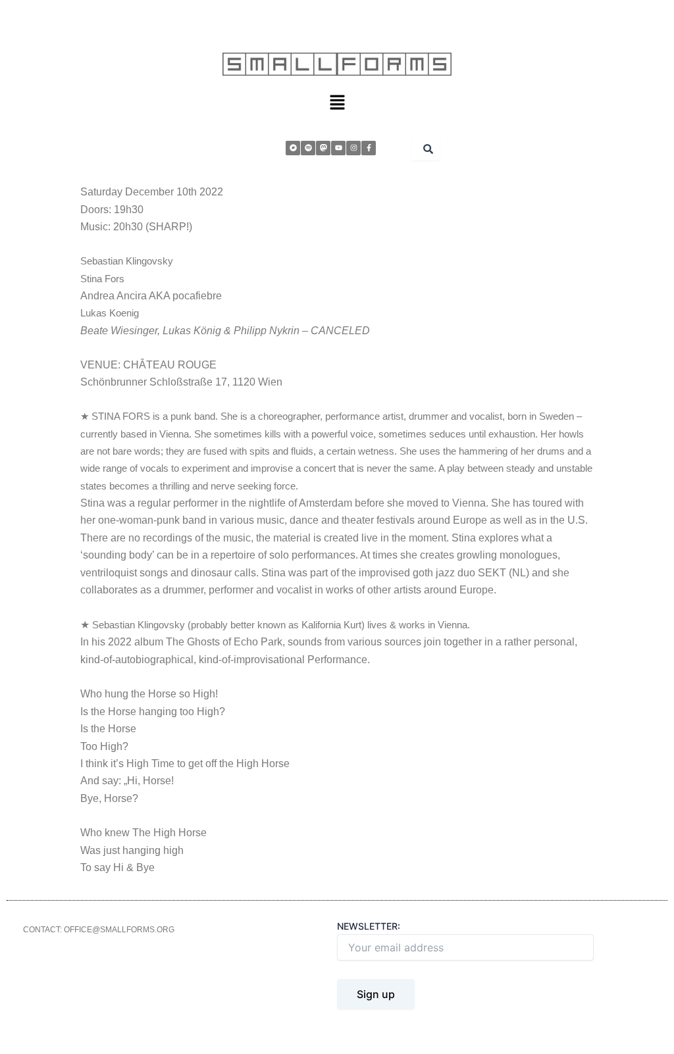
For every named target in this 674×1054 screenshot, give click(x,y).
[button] (337, 103)
